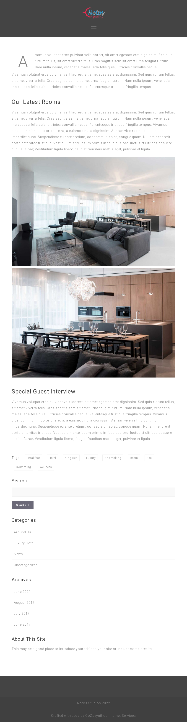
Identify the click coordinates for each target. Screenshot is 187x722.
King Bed (71, 458)
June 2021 (22, 592)
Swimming (23, 467)
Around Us (22, 532)
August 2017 (24, 602)
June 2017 (22, 624)
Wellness (46, 467)
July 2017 (22, 613)
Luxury (91, 458)
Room (134, 458)
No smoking (112, 458)
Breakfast (33, 458)
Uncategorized (26, 565)
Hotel (52, 458)
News (18, 554)
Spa (149, 458)
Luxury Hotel (24, 543)
